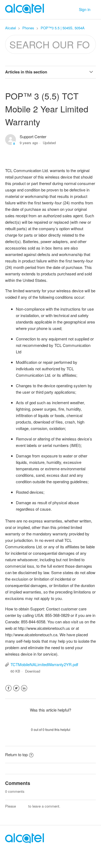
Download (32, 671)
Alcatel (10, 27)
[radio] (37, 720)
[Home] (24, 841)
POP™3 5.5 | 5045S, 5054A (63, 27)
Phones (28, 27)
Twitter (16, 688)
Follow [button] (50, 152)
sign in (22, 806)
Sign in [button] (84, 9)
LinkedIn (24, 688)
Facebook (8, 688)
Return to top (16, 754)
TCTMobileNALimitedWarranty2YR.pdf (44, 664)
